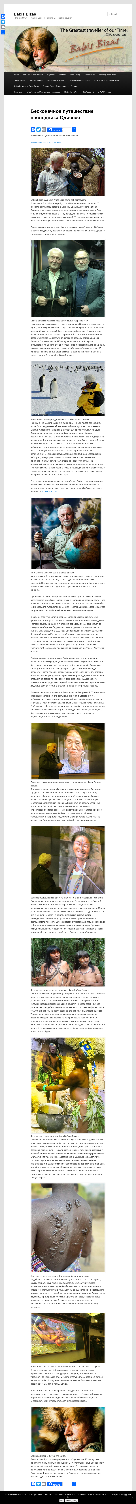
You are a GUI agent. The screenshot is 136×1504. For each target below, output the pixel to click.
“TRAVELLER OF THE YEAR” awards (96, 92)
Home (16, 74)
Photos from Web (71, 92)
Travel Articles (19, 80)
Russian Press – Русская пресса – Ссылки (60, 86)
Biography (51, 74)
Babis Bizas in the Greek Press (26, 86)
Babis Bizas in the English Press (106, 80)
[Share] (3, 32)
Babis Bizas (25, 14)
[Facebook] (3, 16)
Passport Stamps (36, 80)
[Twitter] (3, 21)
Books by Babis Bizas (107, 74)
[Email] (3, 27)
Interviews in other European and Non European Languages (37, 92)
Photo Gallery (75, 74)
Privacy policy (71, 1501)
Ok (61, 1501)
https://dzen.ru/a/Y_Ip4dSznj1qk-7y (46, 142)
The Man (62, 74)
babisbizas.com (49, 491)
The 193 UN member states (79, 80)
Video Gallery (89, 74)
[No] (132, 1497)
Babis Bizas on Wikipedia (33, 74)
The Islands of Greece (55, 80)
